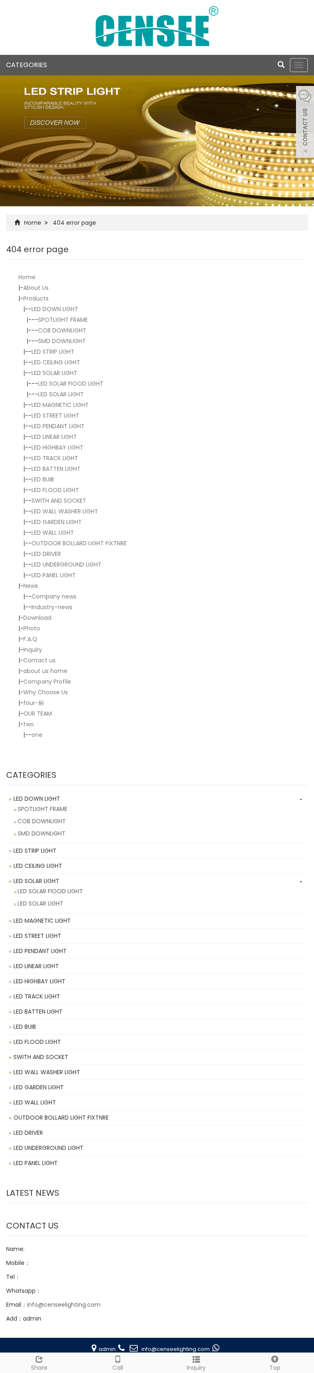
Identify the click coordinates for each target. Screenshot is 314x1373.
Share (39, 1368)
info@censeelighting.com (64, 1305)
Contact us (39, 660)
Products (36, 298)
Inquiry (32, 650)
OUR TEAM (37, 713)
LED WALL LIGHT (52, 532)
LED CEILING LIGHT (55, 362)
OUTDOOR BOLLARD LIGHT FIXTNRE (79, 543)
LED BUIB (42, 479)
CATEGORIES (26, 65)
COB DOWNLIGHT (62, 330)
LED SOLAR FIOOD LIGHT (70, 383)
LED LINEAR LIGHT (54, 437)
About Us (36, 288)
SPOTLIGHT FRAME (63, 320)
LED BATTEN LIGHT (56, 469)
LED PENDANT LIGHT (58, 426)
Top (274, 1368)
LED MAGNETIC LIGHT (60, 405)
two (28, 724)
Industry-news (51, 607)
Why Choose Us (45, 692)
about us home (45, 671)
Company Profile (47, 681)
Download (37, 618)
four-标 (33, 703)
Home (32, 223)
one (37, 735)
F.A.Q (30, 639)
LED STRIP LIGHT (52, 352)
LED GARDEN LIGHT (56, 522)
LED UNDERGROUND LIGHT (66, 564)
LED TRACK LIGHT (54, 458)
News (30, 586)
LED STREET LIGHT (55, 415)
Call (117, 1368)
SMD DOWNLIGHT (62, 341)
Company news (53, 596)
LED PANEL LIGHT (53, 575)
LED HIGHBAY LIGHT (57, 447)
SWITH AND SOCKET (58, 501)
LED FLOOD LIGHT (55, 490)
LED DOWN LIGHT (54, 309)
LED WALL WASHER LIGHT (64, 511)
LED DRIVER (46, 554)
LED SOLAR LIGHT (54, 373)
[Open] (305, 123)
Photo (31, 628)
